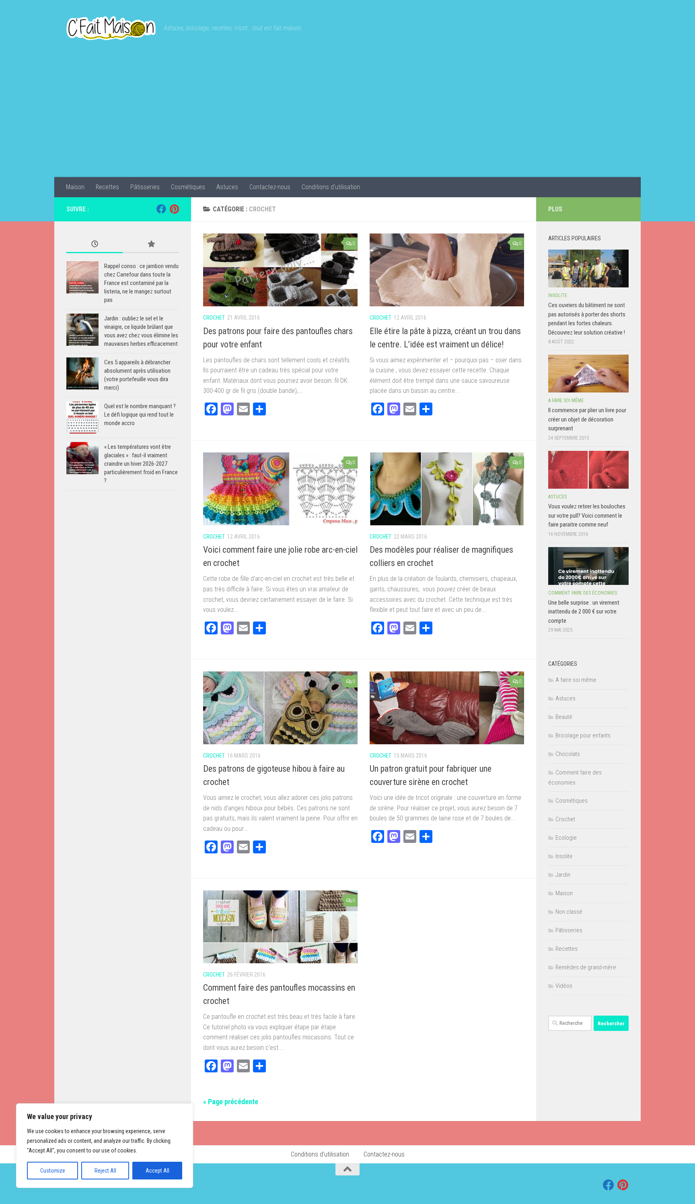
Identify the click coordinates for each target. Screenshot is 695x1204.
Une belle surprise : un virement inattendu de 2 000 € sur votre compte (583, 611)
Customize (52, 1170)
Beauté (563, 717)
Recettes (107, 187)
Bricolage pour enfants (583, 735)
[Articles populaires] (151, 244)
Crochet (214, 317)
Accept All (157, 1170)
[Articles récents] (94, 244)
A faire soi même (566, 400)
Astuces (227, 187)
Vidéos (563, 985)
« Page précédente (230, 1101)
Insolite (557, 295)
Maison (75, 187)
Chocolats (567, 754)
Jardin (562, 874)
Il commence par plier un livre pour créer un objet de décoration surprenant (587, 419)
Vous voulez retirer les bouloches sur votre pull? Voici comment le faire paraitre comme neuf (586, 515)
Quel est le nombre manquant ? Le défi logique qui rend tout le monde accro (140, 415)
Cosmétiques (188, 187)
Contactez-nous (269, 187)
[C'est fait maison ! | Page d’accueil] (111, 28)
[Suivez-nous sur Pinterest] (174, 209)
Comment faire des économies (582, 593)
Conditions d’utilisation (331, 187)
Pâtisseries (145, 187)
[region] (104, 1145)
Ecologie (566, 837)
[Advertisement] (347, 116)
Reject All (105, 1170)
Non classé (568, 911)
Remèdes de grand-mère (585, 967)
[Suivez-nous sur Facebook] (161, 209)
